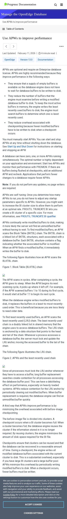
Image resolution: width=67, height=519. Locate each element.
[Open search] (55, 5)
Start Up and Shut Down (20, 146)
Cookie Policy (9, 494)
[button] (33, 29)
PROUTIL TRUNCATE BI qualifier (38, 216)
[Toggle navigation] (61, 5)
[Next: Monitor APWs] (14, 46)
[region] (33, 498)
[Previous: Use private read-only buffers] (6, 46)
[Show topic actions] (61, 46)
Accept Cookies (33, 504)
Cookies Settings (33, 513)
